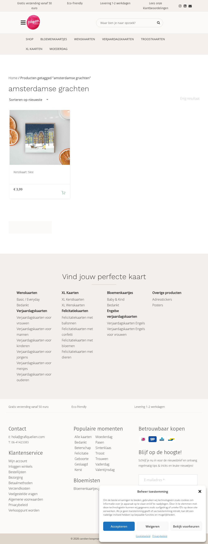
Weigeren (152, 526)
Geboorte (82, 459)
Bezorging (16, 477)
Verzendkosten (19, 488)
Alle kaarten (83, 437)
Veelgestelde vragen (23, 494)
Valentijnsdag (105, 469)
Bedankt (23, 305)
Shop (29, 39)
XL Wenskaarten (73, 305)
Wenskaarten (84, 39)
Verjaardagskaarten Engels (126, 323)
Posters (157, 305)
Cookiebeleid (143, 536)
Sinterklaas (103, 448)
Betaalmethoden (20, 483)
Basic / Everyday (28, 299)
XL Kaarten (34, 49)
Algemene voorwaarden (26, 499)
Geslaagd (81, 464)
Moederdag (58, 49)
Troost (99, 453)
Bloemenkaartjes (53, 39)
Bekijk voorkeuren (186, 526)
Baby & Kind (116, 299)
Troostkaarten (153, 39)
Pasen (99, 442)
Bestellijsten (17, 472)
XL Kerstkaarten (73, 299)
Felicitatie (81, 453)
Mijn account (18, 461)
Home (13, 78)
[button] (200, 491)
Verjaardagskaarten (118, 39)
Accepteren (119, 526)
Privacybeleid (159, 536)
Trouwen (101, 459)
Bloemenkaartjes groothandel (95, 488)
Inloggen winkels (20, 466)
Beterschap (83, 448)
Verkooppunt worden (24, 510)
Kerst (78, 469)
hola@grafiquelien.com (28, 437)
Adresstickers (162, 299)
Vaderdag (102, 464)
